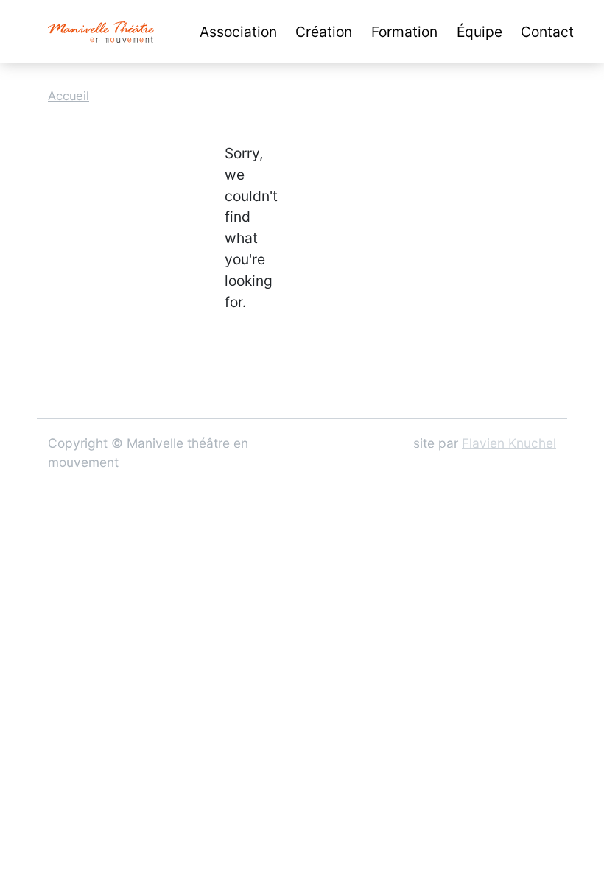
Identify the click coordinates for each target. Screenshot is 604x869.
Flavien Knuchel (509, 443)
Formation (404, 32)
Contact (547, 32)
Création (323, 32)
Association (238, 32)
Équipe (479, 32)
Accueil (68, 95)
